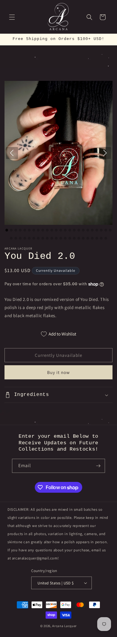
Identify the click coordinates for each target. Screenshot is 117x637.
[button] (12, 17)
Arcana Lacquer (64, 626)
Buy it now (58, 372)
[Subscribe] (98, 466)
